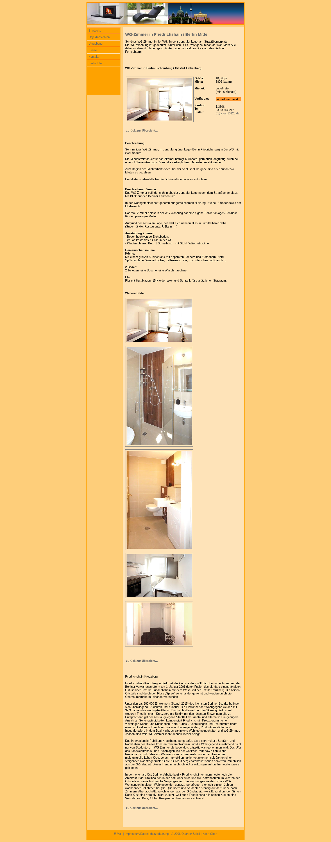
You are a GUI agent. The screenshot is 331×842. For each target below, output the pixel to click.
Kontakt (93, 56)
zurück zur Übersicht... (142, 130)
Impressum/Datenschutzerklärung (147, 833)
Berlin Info (95, 63)
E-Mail (118, 833)
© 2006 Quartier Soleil (186, 833)
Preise (92, 50)
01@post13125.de (227, 113)
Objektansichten (99, 37)
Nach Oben (209, 833)
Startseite (94, 30)
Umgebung (95, 43)
